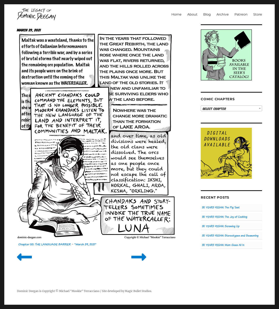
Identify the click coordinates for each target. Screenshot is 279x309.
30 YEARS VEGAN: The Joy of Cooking (224, 217)
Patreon (241, 14)
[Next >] (138, 262)
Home (176, 14)
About (192, 14)
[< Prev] (24, 262)
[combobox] (231, 108)
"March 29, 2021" (85, 244)
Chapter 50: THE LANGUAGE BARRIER (44, 244)
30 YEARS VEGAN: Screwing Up (220, 226)
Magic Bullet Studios (138, 291)
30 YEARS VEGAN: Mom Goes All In (223, 245)
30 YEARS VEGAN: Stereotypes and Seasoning (230, 236)
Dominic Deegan (28, 291)
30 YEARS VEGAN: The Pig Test (221, 207)
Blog (207, 14)
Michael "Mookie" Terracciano (79, 291)
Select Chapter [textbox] (214, 108)
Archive (223, 14)
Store (257, 14)
